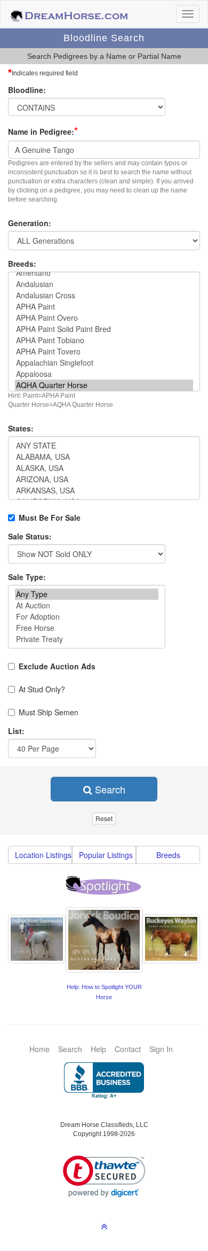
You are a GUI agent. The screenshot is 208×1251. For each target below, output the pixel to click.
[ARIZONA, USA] (104, 479)
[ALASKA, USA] (104, 468)
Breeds (168, 855)
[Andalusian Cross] (104, 295)
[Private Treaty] (86, 639)
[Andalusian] (104, 284)
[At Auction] (86, 605)
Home (39, 1049)
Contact (128, 1049)
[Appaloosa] (104, 374)
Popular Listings (106, 855)
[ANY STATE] (104, 445)
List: (16, 730)
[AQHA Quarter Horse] (104, 385)
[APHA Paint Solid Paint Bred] (104, 329)
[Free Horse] (86, 628)
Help (98, 1049)
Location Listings (43, 855)
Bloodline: (27, 89)
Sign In (161, 1049)
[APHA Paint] (104, 306)
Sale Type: (27, 577)
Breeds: (22, 263)
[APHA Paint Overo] (104, 317)
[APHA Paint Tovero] (104, 351)
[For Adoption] (86, 616)
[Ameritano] (104, 273)
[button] (104, 1176)
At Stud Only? (42, 689)
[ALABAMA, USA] (104, 456)
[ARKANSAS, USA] (104, 490)
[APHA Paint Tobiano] (104, 340)
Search (108, 789)
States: (21, 428)
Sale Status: (30, 536)
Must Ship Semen (48, 712)
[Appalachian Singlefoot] (104, 362)
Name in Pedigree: (43, 131)
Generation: (29, 223)
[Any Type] (86, 594)
